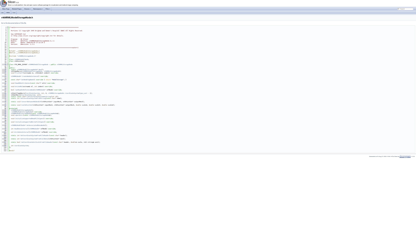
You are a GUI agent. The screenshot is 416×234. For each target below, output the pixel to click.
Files (47, 9)
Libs (2, 12)
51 (4, 73)
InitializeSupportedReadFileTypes (29, 118)
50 (4, 71)
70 (4, 95)
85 (4, 113)
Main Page (5, 9)
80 (4, 105)
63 (4, 86)
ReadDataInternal (21, 129)
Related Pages (17, 9)
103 (4, 135)
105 (4, 139)
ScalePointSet (27, 105)
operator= (19, 115)
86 (4, 115)
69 (4, 93)
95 (4, 125)
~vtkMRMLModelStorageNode (21, 112)
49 (4, 69)
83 (4, 110)
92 (4, 122)
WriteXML (18, 86)
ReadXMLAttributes (22, 83)
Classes (26, 9)
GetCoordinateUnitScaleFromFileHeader (37, 142)
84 (4, 112)
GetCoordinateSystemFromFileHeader (34, 135)
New (40, 69)
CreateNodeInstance (30, 76)
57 (4, 79)
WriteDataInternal (21, 132)
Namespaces (37, 9)
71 (4, 96)
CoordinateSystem (33, 93)
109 (4, 145)
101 (4, 132)
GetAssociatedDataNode (36, 125)
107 (4, 142)
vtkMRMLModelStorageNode (38, 64)
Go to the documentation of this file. (13, 23)
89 (4, 118)
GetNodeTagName (27, 79)
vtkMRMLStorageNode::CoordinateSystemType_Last (67, 93)
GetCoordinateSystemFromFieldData (34, 139)
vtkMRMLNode (15, 76)
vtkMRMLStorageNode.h (26, 56)
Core (14, 12)
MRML (8, 12)
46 (4, 64)
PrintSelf (19, 73)
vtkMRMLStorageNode (64, 64)
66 (4, 90)
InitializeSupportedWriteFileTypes (29, 122)
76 (4, 101)
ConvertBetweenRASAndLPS (31, 101)
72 (4, 98)
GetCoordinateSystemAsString (39, 96)
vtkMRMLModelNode (21, 59)
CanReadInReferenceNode (24, 90)
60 (4, 83)
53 (4, 76)
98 (4, 129)
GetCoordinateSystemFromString (33, 98)
